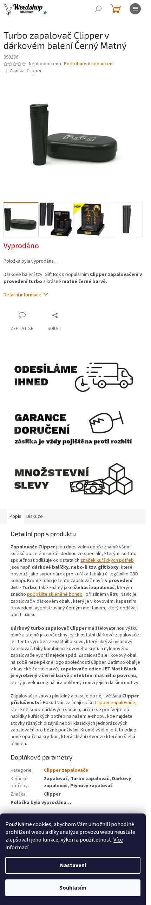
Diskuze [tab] (34, 516)
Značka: (25, 70)
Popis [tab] (15, 516)
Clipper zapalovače (115, 702)
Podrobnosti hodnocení (88, 64)
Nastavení (73, 865)
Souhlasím (72, 888)
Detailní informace (22, 294)
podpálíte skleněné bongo (55, 594)
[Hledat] (98, 9)
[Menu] (135, 9)
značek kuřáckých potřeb (107, 560)
